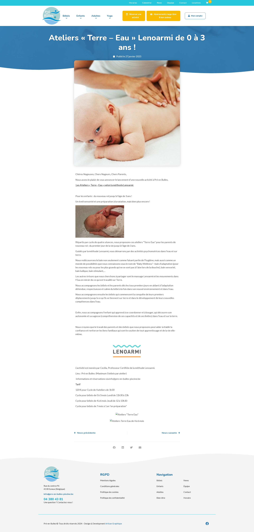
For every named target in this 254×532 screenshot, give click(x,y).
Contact (183, 3)
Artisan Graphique (113, 523)
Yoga (109, 15)
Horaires (133, 3)
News (159, 3)
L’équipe (170, 3)
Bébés (66, 15)
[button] (114, 447)
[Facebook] (207, 523)
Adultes (95, 15)
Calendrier (147, 3)
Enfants (80, 15)
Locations (196, 3)
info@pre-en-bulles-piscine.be (58, 494)
